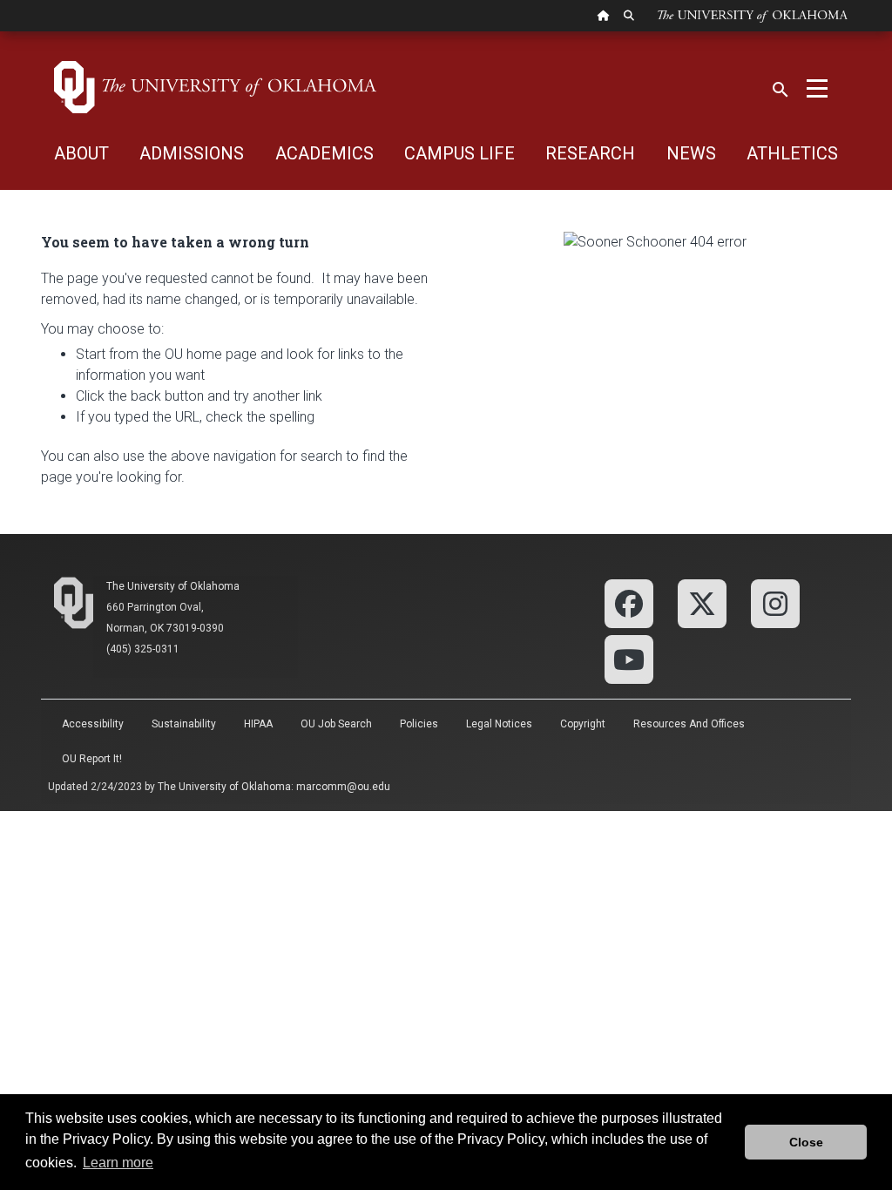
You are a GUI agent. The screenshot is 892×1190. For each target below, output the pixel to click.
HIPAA (258, 724)
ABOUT (81, 153)
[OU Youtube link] (629, 658)
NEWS (691, 153)
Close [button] (806, 1142)
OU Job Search (336, 724)
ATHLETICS (792, 153)
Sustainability (184, 724)
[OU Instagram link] (775, 602)
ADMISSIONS (191, 153)
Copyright (582, 724)
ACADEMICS (324, 153)
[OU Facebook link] (629, 602)
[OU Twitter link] (702, 602)
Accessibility (93, 724)
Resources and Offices (689, 724)
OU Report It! (92, 759)
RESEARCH (590, 153)
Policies (419, 724)
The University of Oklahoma (173, 586)
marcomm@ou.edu (343, 787)
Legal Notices (499, 724)
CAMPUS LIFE (459, 153)
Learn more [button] (118, 1162)
